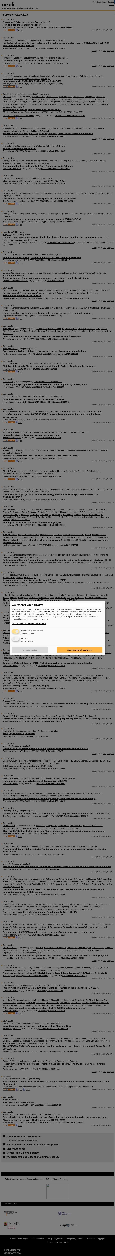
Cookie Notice (43, 611)
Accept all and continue (79, 650)
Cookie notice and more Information (29, 623)
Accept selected (29, 650)
